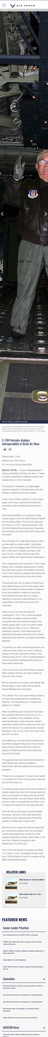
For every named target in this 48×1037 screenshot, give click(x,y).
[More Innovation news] (44, 979)
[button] (4, 5)
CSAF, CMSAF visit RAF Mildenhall (14, 960)
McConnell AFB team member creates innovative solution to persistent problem (23, 987)
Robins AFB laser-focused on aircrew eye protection (20, 1018)
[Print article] (5, 449)
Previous (2, 214)
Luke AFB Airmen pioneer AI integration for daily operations (22, 995)
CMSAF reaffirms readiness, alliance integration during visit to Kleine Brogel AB (23, 952)
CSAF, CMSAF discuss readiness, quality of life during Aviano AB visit (23, 968)
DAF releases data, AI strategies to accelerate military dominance (21, 1010)
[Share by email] (10, 449)
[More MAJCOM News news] (44, 1028)
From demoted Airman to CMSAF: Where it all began (20, 935)
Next (45, 214)
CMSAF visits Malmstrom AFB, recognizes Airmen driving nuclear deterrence (22, 943)
